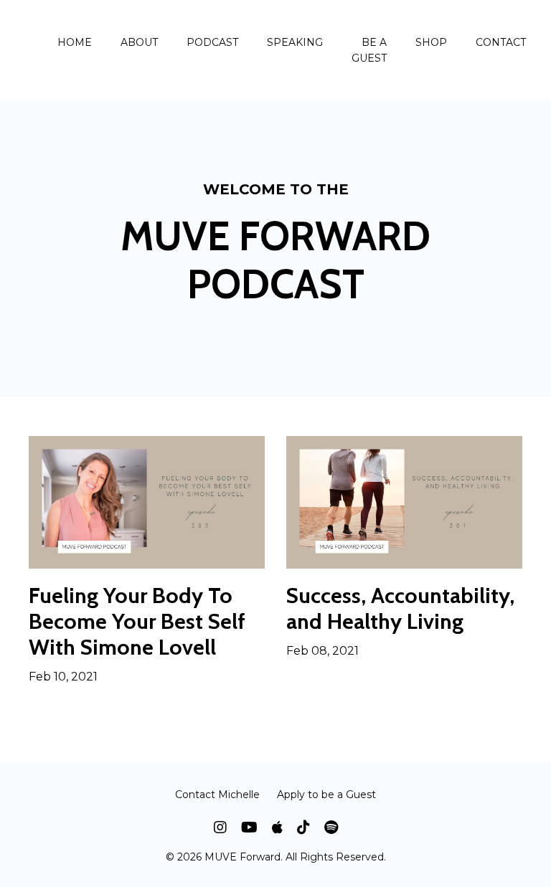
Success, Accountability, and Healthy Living (400, 609)
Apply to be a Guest (326, 794)
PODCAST (212, 42)
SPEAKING (295, 42)
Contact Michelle (217, 794)
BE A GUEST (369, 50)
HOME (74, 42)
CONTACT (501, 42)
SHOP (431, 42)
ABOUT (139, 42)
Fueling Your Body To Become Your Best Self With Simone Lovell (137, 621)
